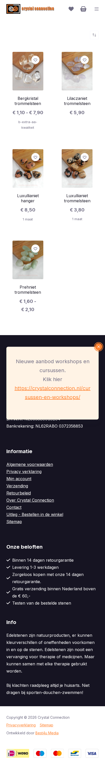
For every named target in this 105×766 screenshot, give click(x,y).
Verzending (17, 485)
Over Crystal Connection (30, 500)
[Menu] (97, 9)
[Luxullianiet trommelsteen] (77, 168)
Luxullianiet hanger (28, 198)
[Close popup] (98, 346)
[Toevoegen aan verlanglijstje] (35, 60)
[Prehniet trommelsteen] (27, 260)
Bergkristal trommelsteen (28, 101)
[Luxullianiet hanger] (27, 168)
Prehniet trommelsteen (28, 290)
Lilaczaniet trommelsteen (77, 101)
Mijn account (18, 478)
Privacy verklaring (24, 471)
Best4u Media (47, 733)
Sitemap (14, 521)
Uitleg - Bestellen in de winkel (34, 514)
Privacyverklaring (21, 725)
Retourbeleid (18, 493)
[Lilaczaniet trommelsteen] (77, 71)
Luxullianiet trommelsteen (77, 198)
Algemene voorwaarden (29, 464)
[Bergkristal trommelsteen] (27, 71)
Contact (13, 507)
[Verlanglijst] (71, 8)
